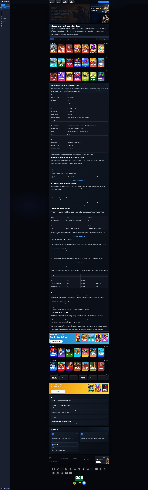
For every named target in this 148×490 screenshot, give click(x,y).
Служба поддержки (74, 458)
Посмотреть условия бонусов (79, 236)
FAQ (84, 458)
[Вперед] (108, 43)
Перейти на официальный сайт (79, 180)
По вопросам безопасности (64, 458)
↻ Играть (58, 391)
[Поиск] (97, 39)
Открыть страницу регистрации (79, 205)
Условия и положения (74, 459)
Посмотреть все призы (56, 341)
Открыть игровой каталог (79, 262)
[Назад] (106, 43)
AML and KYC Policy (86, 459)
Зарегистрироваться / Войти (103, 1)
